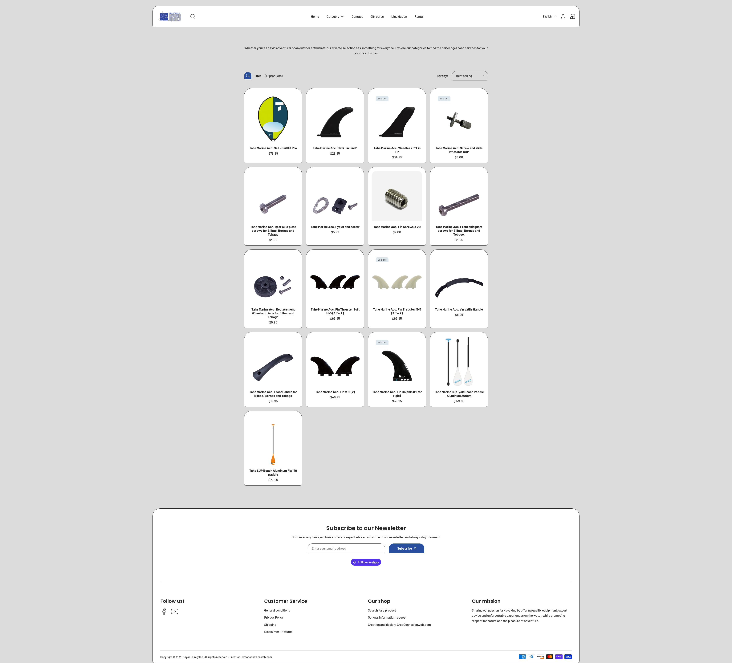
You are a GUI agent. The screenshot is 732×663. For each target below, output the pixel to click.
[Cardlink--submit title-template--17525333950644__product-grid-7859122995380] (335, 278)
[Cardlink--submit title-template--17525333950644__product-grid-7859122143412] (397, 361)
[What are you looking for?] (193, 16)
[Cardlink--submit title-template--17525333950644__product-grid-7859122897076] (273, 361)
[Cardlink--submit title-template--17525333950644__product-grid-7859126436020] (459, 196)
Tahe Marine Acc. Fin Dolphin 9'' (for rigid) (397, 393)
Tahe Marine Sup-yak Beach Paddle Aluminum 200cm (459, 393)
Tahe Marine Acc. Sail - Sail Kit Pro (273, 148)
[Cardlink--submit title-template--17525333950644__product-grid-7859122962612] (397, 278)
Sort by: (442, 76)
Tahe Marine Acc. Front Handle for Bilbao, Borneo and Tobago (273, 393)
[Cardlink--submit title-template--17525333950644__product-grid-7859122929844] (459, 278)
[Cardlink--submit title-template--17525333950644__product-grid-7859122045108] (459, 361)
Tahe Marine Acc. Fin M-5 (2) (335, 392)
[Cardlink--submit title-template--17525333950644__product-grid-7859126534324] (335, 196)
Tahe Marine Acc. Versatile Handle (459, 309)
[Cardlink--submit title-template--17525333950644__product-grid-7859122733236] (397, 117)
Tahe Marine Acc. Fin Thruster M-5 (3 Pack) (397, 311)
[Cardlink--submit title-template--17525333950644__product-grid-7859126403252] (273, 278)
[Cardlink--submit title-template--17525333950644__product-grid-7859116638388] (273, 117)
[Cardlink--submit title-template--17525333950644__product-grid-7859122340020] (459, 117)
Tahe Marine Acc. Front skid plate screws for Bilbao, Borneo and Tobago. (459, 230)
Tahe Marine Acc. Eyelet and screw (335, 227)
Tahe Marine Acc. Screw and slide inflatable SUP (458, 150)
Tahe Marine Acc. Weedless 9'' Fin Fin (397, 150)
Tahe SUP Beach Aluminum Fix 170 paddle (273, 472)
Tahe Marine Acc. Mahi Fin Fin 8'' (335, 148)
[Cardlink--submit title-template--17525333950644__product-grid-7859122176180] (335, 361)
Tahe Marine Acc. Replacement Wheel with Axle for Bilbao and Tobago (273, 313)
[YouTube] (174, 612)
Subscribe (404, 548)
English (547, 16)
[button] (335, 16)
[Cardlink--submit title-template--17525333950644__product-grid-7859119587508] (273, 440)
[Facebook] (164, 612)
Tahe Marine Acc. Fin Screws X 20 (397, 227)
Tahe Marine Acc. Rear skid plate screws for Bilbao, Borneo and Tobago (273, 230)
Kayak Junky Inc (193, 657)
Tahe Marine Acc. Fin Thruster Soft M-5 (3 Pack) (335, 311)
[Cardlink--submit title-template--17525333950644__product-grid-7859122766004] (335, 117)
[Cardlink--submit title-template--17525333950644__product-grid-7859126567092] (273, 196)
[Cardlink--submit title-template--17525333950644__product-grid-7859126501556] (397, 196)
